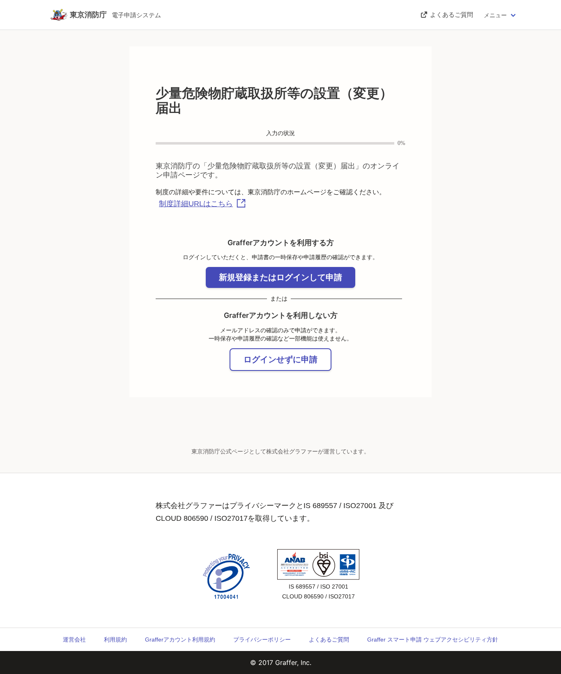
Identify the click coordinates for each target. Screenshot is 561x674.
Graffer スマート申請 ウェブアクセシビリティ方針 (432, 639)
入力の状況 (280, 133)
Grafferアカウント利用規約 (180, 639)
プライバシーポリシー (262, 639)
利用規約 (115, 639)
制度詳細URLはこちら (196, 204)
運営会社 (74, 639)
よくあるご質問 (329, 639)
